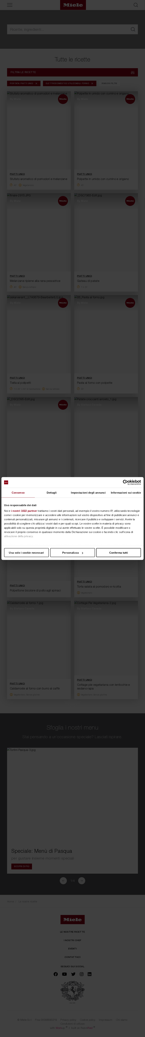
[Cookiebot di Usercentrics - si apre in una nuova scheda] (125, 482)
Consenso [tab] (18, 492)
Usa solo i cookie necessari (26, 552)
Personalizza (70, 552)
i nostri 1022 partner (24, 510)
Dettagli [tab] (52, 492)
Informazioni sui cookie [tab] (126, 492)
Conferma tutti (118, 552)
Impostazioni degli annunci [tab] (88, 492)
